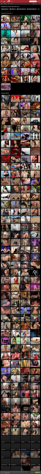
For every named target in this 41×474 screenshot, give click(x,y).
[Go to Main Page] (7, 1)
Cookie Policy (7, 472)
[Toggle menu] (1, 1)
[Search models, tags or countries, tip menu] (39, 4)
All (38, 9)
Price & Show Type (21, 9)
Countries (12, 9)
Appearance (5, 9)
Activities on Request (32, 9)
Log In (38, 1)
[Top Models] (12, 1)
